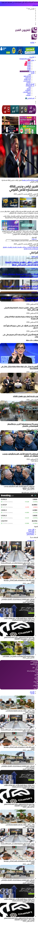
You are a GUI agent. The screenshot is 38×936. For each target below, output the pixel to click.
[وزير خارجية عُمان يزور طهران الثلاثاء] (19, 393)
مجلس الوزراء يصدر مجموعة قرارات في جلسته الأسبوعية (17, 563)
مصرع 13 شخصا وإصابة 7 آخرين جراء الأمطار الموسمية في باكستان (22, 425)
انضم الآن (35, 5)
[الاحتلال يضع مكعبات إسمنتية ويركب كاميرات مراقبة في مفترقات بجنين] (17, 597)
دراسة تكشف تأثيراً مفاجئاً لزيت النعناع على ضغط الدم (18, 656)
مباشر (31, 60)
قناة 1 (28, 62)
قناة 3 (29, 66)
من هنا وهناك (30, 85)
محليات (28, 82)
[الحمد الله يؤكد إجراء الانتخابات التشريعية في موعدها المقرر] (17, 578)
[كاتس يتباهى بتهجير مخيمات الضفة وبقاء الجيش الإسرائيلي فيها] (17, 709)
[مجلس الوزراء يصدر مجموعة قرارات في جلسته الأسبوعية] (17, 728)
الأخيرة (32, 693)
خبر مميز (34, 239)
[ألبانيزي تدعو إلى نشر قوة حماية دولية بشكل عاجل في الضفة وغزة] (19, 363)
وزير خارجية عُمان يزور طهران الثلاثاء (25, 396)
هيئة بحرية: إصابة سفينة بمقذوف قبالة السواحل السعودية (20, 275)
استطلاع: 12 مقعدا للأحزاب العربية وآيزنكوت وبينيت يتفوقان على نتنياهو (20, 455)
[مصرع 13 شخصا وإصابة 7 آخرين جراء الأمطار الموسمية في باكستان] (19, 420)
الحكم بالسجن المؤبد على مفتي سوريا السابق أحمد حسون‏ (21, 287)
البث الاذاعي (29, 98)
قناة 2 (27, 65)
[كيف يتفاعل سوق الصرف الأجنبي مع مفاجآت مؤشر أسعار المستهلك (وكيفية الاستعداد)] (17, 616)
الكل (29, 74)
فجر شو (27, 71)
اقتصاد (29, 89)
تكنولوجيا (28, 90)
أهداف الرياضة (30, 84)
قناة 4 (29, 68)
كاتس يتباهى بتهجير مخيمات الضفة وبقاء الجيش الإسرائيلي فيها (21, 263)
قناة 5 (29, 70)
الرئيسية (32, 57)
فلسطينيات (27, 81)
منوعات (28, 95)
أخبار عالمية (27, 79)
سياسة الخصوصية (25, 58)
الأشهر (32, 692)
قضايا (29, 93)
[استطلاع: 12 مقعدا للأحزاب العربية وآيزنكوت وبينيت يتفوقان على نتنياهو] (19, 450)
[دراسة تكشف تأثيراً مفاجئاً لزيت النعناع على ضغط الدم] (17, 654)
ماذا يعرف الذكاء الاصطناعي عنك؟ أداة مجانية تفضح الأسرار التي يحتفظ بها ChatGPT (19, 638)
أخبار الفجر (28, 77)
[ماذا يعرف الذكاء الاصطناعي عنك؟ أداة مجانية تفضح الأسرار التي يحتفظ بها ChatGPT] (17, 635)
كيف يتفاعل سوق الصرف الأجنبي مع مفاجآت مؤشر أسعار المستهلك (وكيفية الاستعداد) (19, 619)
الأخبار (32, 73)
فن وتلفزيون (27, 92)
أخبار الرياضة (27, 76)
